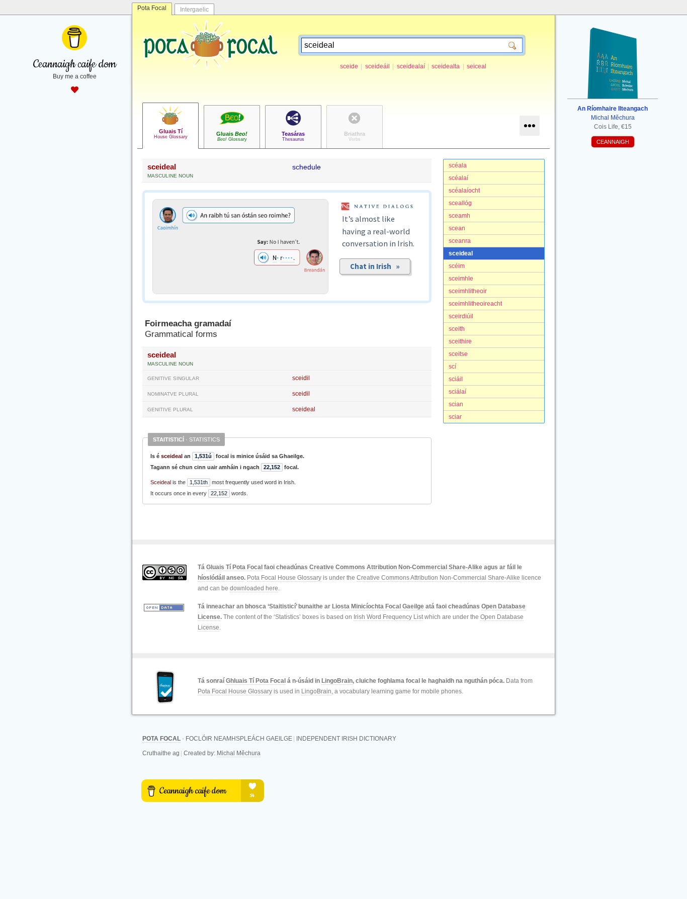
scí (452, 366)
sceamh (459, 215)
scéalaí (458, 178)
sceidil (301, 378)
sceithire (460, 341)
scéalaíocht (464, 190)
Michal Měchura (239, 753)
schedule (306, 167)
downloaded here (254, 588)
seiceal (476, 66)
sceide (349, 66)
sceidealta (446, 66)
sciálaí (457, 391)
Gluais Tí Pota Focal (234, 567)
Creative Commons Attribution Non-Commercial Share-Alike (395, 567)
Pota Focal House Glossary (284, 577)
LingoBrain (337, 680)
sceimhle (461, 278)
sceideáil (377, 66)
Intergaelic (194, 9)
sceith (457, 328)
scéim (457, 265)
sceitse (458, 353)
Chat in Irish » (375, 266)
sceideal (461, 253)
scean (457, 228)
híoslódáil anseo (221, 577)
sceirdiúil (461, 316)
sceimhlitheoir (468, 291)
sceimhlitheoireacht (475, 303)
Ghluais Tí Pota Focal (256, 680)
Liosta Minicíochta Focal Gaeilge (378, 606)
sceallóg (460, 203)
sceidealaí (411, 66)
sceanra (460, 240)
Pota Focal (151, 8)
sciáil (456, 379)
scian (456, 404)
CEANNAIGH (612, 142)
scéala (458, 165)
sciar (455, 416)
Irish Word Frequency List (388, 616)
